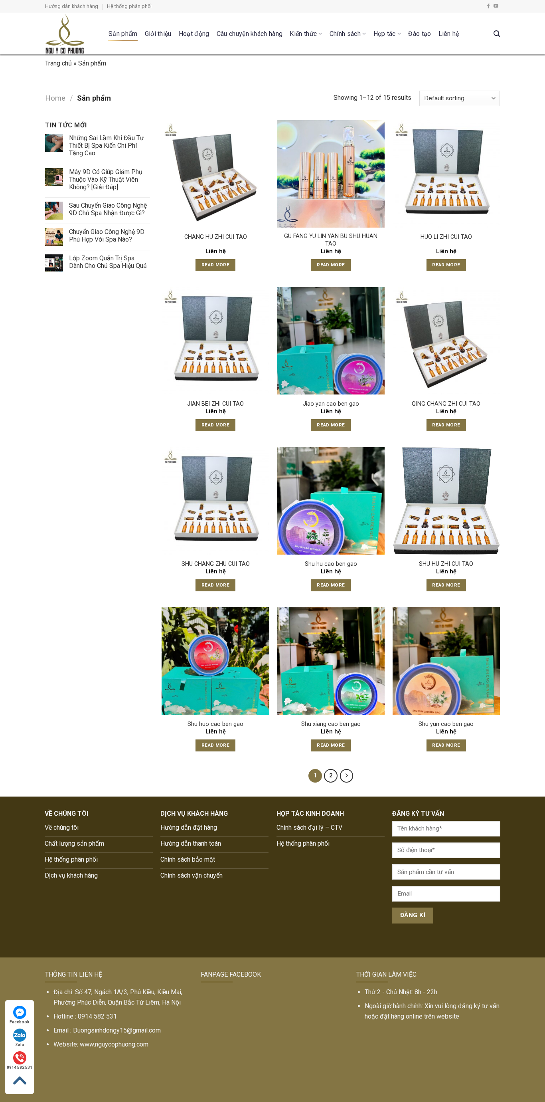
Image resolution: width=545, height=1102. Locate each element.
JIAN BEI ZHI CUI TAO (215, 403)
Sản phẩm (123, 34)
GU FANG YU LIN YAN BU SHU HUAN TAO (330, 240)
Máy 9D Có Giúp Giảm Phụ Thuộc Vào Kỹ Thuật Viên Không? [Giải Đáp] (105, 179)
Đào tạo (419, 34)
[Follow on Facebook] (488, 6)
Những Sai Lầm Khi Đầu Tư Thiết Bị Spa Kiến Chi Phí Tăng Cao (106, 145)
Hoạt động (194, 34)
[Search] (497, 34)
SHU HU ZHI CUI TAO (446, 564)
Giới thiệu (158, 34)
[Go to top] (20, 1080)
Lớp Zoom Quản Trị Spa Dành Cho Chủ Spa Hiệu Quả (108, 262)
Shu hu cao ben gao (331, 564)
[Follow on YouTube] (496, 6)
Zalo (19, 1045)
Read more (215, 265)
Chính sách (345, 34)
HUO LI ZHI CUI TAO (446, 237)
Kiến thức (303, 34)
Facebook (20, 1022)
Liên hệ (448, 34)
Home (55, 98)
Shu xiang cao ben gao (331, 724)
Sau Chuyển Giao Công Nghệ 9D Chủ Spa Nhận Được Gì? (108, 209)
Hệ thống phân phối (129, 6)
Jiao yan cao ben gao (331, 403)
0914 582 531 (19, 1067)
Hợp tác (384, 34)
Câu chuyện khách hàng (250, 34)
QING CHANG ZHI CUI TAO (446, 403)
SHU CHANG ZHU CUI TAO (216, 564)
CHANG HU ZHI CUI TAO (215, 237)
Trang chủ (58, 63)
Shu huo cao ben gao (215, 724)
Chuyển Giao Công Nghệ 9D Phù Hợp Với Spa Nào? (106, 235)
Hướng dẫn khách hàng (71, 6)
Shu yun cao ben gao (446, 724)
